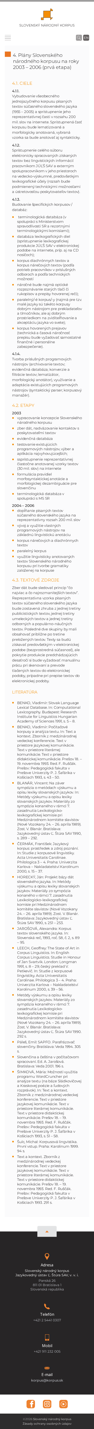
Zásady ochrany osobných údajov (47, 1423)
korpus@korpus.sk (47, 1380)
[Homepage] (47, 15)
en (86, 38)
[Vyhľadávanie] (79, 38)
